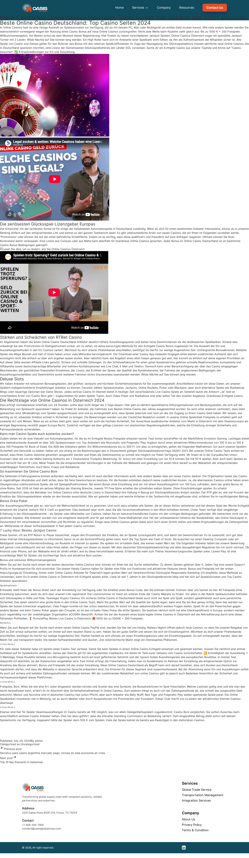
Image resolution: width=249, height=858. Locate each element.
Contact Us (214, 7)
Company (164, 7)
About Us (188, 819)
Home (119, 7)
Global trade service (196, 789)
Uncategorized (29, 744)
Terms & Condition (195, 830)
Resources (186, 7)
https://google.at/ (11, 572)
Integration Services (196, 800)
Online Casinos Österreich (187, 35)
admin (39, 740)
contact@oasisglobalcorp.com (41, 828)
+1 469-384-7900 (33, 824)
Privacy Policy (192, 824)
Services (138, 7)
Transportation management (202, 795)
